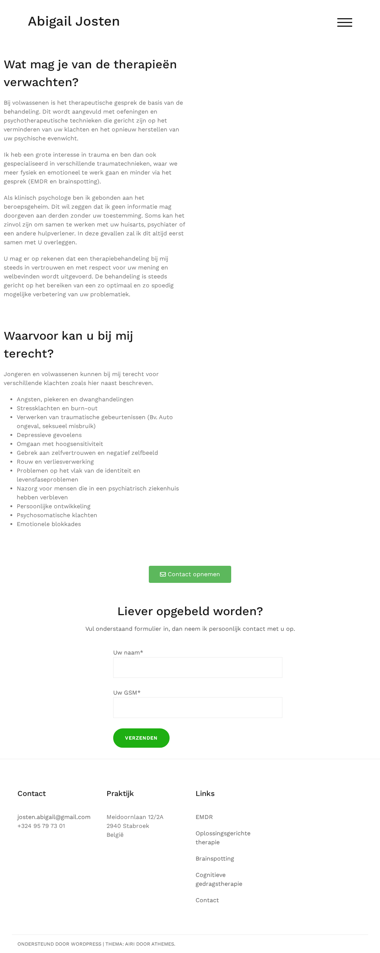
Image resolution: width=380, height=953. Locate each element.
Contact (207, 900)
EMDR (204, 816)
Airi (130, 944)
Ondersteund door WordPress (59, 944)
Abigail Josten (74, 21)
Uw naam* (128, 652)
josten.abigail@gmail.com (54, 816)
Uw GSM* (127, 692)
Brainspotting (215, 858)
